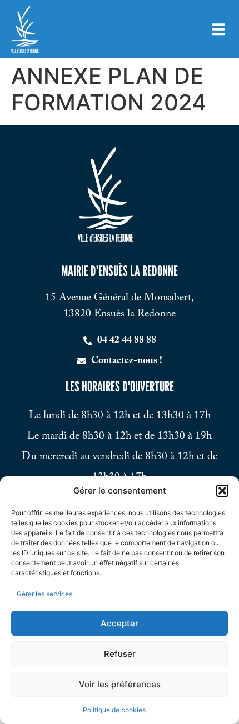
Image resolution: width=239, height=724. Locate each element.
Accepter (119, 623)
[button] (222, 490)
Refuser (120, 653)
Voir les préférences (120, 684)
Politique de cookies (114, 710)
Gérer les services (44, 594)
